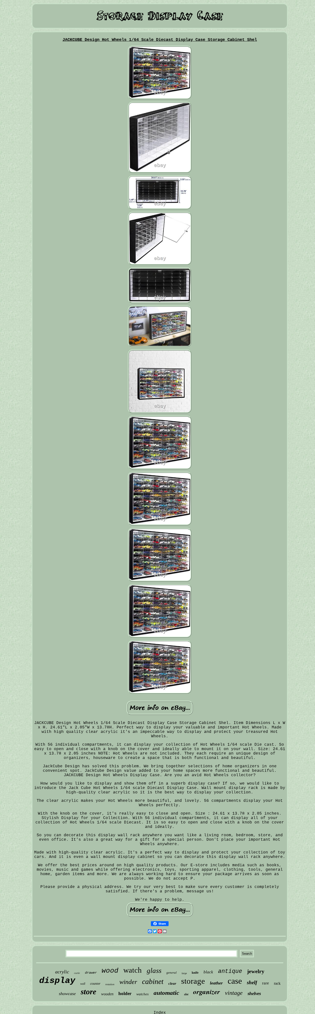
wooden (107, 994)
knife (195, 972)
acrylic (62, 971)
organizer (206, 991)
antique (230, 971)
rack (277, 983)
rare (265, 983)
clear (172, 983)
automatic (166, 992)
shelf (252, 982)
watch (132, 970)
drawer (91, 973)
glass (154, 970)
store (88, 991)
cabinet (152, 981)
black (208, 972)
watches (142, 994)
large (184, 973)
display (57, 981)
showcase (67, 993)
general (171, 972)
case (235, 980)
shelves (254, 993)
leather (216, 983)
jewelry (255, 971)
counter (95, 983)
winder (128, 981)
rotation (109, 984)
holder (124, 993)
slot (186, 994)
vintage (234, 993)
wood (110, 971)
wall (82, 983)
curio (77, 973)
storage (193, 981)
